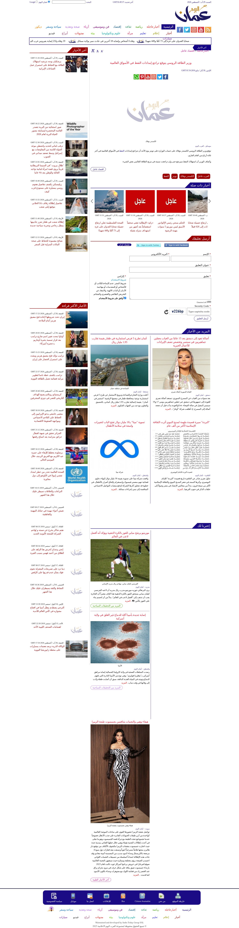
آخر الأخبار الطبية (101, 880)
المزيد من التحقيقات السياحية (106, 606)
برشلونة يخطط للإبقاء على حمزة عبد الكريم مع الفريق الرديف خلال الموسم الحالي (47, 456)
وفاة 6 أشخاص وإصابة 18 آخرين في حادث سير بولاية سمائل (117, 41)
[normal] (97, 50)
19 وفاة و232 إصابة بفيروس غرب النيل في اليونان (53, 41)
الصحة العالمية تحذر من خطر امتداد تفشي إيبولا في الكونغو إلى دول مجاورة (47, 475)
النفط (121, 151)
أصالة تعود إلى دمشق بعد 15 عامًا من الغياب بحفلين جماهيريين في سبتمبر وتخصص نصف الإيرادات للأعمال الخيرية (181, 342)
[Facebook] (176, 246)
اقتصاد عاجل (187, 50)
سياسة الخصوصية (54, 901)
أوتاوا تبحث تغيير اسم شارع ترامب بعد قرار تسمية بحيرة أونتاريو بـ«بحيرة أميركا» (47, 340)
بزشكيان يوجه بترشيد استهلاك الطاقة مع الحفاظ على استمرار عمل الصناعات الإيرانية (47, 65)
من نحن (162, 901)
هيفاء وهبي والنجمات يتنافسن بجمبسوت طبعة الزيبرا (120, 721)
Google (32, 2)
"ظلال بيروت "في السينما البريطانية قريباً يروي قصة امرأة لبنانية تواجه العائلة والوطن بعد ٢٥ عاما (47, 169)
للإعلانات (107, 901)
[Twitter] (148, 246)
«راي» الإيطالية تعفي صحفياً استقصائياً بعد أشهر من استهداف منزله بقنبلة (140, 227)
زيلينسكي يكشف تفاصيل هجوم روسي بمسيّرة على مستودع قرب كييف (47, 188)
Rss (123, 901)
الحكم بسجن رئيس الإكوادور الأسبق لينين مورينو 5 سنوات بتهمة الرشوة (171, 227)
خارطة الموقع (179, 901)
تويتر (174, 176)
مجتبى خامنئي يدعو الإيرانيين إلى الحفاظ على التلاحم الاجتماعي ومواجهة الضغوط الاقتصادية (47, 417)
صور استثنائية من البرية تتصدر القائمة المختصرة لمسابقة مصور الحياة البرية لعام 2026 (47, 130)
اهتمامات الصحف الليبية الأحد (47, 627)
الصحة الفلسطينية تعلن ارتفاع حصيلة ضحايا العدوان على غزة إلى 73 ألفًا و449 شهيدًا (109, 227)
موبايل (73, 901)
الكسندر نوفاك (187, 176)
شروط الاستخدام (118, 280)
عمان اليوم (43, 2)
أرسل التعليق (202, 318)
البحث (88, 2)
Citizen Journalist (142, 901)
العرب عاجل (203, 176)
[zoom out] (101, 50)
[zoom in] (93, 50)
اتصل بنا (90, 901)
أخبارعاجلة (203, 50)
